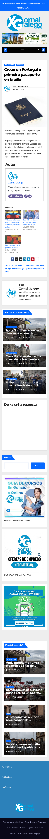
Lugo (8, 713)
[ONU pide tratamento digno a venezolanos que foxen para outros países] (13, 214)
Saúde (25, 834)
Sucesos (20, 64)
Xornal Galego (22, 86)
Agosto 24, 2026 (15, 670)
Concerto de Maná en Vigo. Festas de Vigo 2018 (14, 268)
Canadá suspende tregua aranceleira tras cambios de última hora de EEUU (23, 359)
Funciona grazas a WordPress (13, 822)
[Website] (26, 196)
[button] (39, 50)
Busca (7, 457)
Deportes (10, 686)
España (30, 828)
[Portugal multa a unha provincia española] (13, 239)
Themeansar (42, 822)
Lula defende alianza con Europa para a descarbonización (30, 222)
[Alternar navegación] (22, 50)
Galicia (8, 828)
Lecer (19, 834)
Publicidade (7, 777)
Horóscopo (6, 787)
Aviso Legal (7, 767)
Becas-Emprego (34, 834)
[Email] (30, 196)
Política (23, 828)
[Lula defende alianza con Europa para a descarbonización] (31, 214)
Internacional (10, 64)
